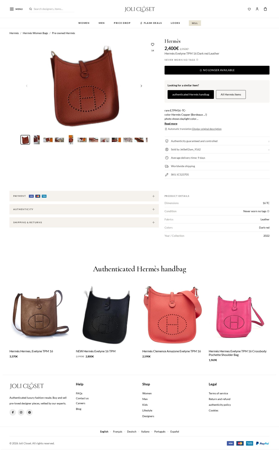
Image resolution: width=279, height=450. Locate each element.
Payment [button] (20, 195)
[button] (141, 85)
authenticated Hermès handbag (190, 94)
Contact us (82, 398)
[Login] (257, 9)
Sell (195, 23)
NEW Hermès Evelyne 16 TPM (96, 351)
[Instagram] (21, 412)
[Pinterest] (29, 412)
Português (160, 431)
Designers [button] (148, 416)
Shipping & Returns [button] (27, 222)
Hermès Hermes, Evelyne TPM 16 (31, 351)
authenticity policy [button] (220, 404)
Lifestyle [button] (147, 410)
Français (117, 431)
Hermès (172, 41)
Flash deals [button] (153, 22)
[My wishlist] (249, 9)
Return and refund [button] (219, 399)
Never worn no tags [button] (180, 59)
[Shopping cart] (265, 9)
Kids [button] (145, 404)
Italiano (145, 431)
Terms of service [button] (218, 393)
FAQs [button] (79, 393)
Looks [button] (175, 22)
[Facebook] (12, 412)
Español (174, 431)
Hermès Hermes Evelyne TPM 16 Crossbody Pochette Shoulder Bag (237, 352)
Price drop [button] (122, 22)
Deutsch (131, 431)
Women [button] (83, 22)
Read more (171, 123)
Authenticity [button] (23, 209)
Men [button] (102, 22)
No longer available (219, 70)
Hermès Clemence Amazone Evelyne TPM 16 (171, 351)
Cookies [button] (213, 410)
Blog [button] (78, 408)
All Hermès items (231, 94)
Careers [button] (80, 403)
